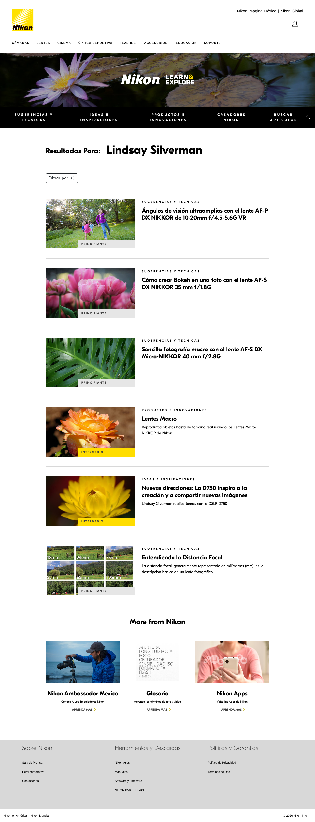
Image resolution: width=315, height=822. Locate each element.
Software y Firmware (128, 781)
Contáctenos (30, 781)
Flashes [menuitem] (128, 43)
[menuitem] (24, 42)
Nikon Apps (122, 762)
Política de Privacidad (221, 762)
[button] (286, 117)
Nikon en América (15, 815)
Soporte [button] (212, 43)
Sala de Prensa (32, 762)
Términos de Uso (218, 772)
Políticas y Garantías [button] (232, 748)
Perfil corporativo (33, 772)
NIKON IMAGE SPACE (130, 790)
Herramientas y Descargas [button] (148, 748)
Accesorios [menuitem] (156, 43)
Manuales (121, 772)
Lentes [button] (43, 43)
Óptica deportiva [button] (95, 43)
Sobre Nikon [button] (37, 748)
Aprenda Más (82, 710)
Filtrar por (58, 178)
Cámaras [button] (20, 43)
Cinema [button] (64, 43)
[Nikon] (24, 15)
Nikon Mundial (40, 815)
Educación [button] (186, 43)
